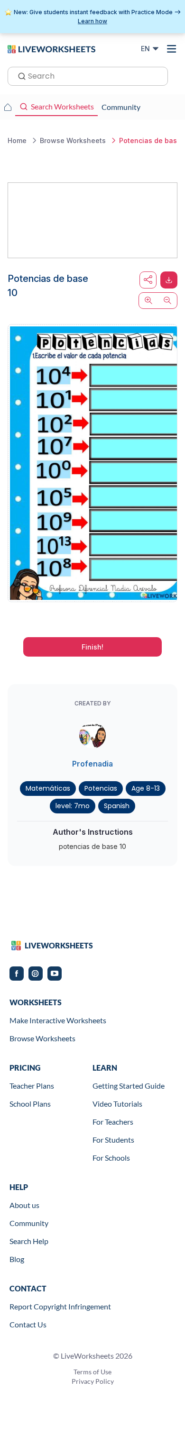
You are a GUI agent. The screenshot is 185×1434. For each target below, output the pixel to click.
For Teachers (112, 1121)
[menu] (171, 48)
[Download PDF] (168, 280)
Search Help (28, 1240)
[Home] (51, 48)
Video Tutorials (117, 1103)
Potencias (100, 788)
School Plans (30, 1103)
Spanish (117, 806)
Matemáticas (48, 788)
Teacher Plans (31, 1085)
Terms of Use (92, 1372)
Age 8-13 (145, 788)
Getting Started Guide (128, 1085)
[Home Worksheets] (7, 107)
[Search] (19, 75)
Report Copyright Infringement (60, 1306)
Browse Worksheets (42, 1038)
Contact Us (27, 1324)
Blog (16, 1258)
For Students (113, 1139)
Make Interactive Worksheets (57, 1020)
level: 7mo (73, 806)
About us (24, 1204)
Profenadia (92, 763)
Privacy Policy (93, 1381)
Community (28, 1222)
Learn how (92, 21)
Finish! (92, 647)
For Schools (111, 1157)
